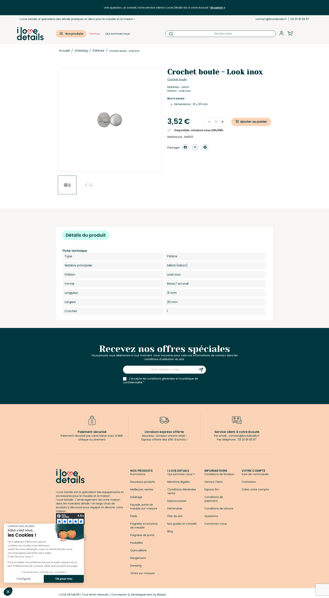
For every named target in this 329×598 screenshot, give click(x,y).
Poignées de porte (142, 535)
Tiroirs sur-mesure (142, 573)
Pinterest (205, 147)
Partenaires (174, 508)
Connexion (249, 482)
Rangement (138, 558)
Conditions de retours (218, 508)
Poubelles (136, 543)
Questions (211, 516)
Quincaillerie (138, 550)
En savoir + (218, 8)
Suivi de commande (255, 474)
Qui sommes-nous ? (181, 474)
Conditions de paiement (213, 499)
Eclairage (136, 497)
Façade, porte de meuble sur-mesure (143, 506)
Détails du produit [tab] (85, 235)
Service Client (213, 482)
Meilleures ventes (141, 489)
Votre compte (253, 470)
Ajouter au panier (253, 121)
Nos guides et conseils (182, 524)
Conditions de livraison (219, 474)
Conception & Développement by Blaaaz (138, 594)
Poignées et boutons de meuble (144, 525)
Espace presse (176, 501)
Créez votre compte (255, 489)
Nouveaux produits (142, 482)
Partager (185, 147)
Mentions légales (178, 482)
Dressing (135, 566)
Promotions (137, 474)
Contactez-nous (215, 524)
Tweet (195, 147)
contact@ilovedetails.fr (271, 19)
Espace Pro (211, 489)
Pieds (133, 516)
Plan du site (175, 516)
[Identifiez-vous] (281, 34)
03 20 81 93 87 (300, 19)
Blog (170, 531)
